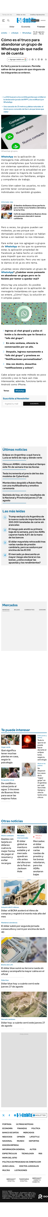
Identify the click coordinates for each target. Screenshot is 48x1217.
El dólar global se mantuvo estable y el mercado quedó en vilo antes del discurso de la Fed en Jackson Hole (24, 856)
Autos (33, 1149)
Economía (25, 26)
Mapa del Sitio (9, 1157)
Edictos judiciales (29, 1166)
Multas (6, 1170)
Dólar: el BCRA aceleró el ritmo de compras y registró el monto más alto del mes (23, 913)
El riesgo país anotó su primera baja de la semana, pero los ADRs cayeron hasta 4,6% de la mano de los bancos (27, 533)
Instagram (15, 1115)
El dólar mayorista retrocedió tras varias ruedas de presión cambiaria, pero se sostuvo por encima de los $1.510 (27, 546)
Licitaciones (20, 1170)
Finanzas (41, 26)
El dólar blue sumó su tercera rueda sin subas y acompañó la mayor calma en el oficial (22, 971)
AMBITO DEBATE (36, 1180)
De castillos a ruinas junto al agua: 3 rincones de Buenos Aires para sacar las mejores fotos (10, 791)
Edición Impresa (10, 1145)
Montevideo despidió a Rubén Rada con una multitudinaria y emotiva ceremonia (22, 485)
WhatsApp (26, 33)
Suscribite (34, 403)
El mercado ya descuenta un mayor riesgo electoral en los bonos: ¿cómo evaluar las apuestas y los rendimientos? (25, 558)
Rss (40, 1153)
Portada (6, 1124)
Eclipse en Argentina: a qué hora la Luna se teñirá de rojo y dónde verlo (22, 456)
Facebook (9, 1115)
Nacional (7, 1141)
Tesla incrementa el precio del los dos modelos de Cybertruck (23, 475)
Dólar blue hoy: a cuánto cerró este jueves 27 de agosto (20, 985)
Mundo (20, 1141)
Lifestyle (14, 33)
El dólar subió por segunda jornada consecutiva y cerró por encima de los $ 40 (23, 929)
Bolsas (17, 610)
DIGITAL (11, 1180)
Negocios (7, 1137)
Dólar (12, 26)
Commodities (29, 610)
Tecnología (28, 1153)
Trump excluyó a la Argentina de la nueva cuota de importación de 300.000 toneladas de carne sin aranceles (27, 520)
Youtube (27, 1115)
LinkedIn (21, 1115)
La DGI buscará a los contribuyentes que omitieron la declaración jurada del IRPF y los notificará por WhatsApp (24, 99)
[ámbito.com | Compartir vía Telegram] (42, 59)
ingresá (43, 20)
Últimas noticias (24, 1124)
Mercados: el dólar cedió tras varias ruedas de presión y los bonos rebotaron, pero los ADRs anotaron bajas (39, 858)
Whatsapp (34, 1115)
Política (35, 1128)
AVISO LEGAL (8, 1166)
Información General (13, 1149)
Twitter (3, 1115)
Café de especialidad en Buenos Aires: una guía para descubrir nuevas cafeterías (30, 216)
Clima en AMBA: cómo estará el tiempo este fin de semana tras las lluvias (24, 465)
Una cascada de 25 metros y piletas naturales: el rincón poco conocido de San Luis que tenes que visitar (23, 109)
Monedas (5, 610)
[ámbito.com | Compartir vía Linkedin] (39, 59)
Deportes (34, 1141)
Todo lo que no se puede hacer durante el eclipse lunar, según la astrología (42, 750)
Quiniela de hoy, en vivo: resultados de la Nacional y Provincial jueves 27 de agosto (24, 497)
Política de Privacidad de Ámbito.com (21, 1162)
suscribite (35, 20)
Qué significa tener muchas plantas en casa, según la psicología (10, 756)
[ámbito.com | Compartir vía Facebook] (33, 59)
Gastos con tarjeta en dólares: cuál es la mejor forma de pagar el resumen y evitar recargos (8, 851)
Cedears (42, 610)
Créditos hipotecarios (37, 14)
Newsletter (39, 1115)
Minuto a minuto (39, 837)
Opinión (21, 1137)
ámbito (4, 33)
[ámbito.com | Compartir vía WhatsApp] (30, 59)
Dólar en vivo (21, 14)
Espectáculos (9, 1153)
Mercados (28, 1132)
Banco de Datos (10, 1132)
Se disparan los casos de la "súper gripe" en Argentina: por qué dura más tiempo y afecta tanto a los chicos (42, 783)
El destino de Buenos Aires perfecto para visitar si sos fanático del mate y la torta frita (30, 207)
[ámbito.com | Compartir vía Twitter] (36, 59)
